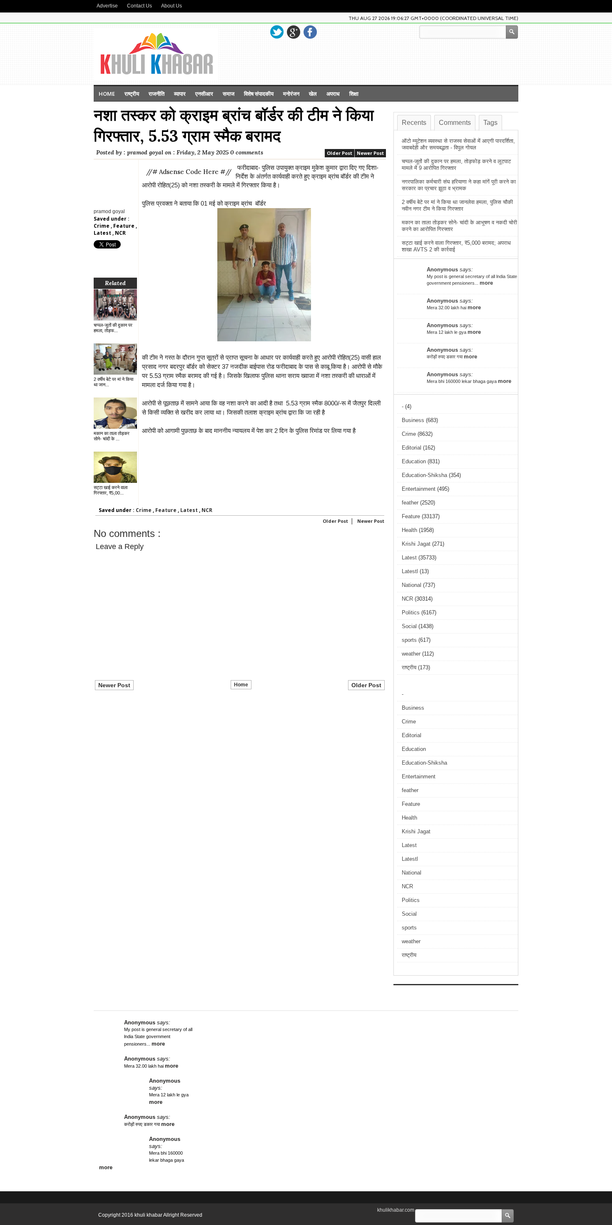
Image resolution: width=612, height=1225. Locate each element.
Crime (102, 225)
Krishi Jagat (416, 544)
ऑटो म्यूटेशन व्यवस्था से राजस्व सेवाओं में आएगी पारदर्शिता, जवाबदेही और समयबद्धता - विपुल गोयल (458, 144)
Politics (411, 612)
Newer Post (370, 153)
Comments (455, 122)
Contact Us (139, 6)
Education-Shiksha (424, 475)
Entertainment (418, 489)
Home (107, 93)
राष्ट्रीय (131, 93)
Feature (124, 225)
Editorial (411, 448)
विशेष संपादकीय (259, 93)
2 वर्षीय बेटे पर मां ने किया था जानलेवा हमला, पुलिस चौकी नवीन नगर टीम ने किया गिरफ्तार (457, 205)
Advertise (107, 6)
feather (410, 502)
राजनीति (156, 93)
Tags (490, 122)
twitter (277, 32)
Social (409, 626)
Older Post (339, 153)
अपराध (333, 93)
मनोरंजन (291, 93)
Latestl (410, 571)
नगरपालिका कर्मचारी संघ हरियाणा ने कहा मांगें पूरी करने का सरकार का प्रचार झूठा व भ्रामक (459, 185)
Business (413, 420)
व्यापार (180, 93)
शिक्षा (353, 93)
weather (411, 654)
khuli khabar (148, 1215)
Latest (103, 232)
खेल (313, 93)
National (411, 585)
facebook (310, 32)
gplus (293, 32)
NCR (120, 232)
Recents (414, 122)
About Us (171, 6)
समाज (228, 93)
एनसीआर (204, 93)
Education (414, 461)
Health (409, 530)
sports (409, 640)
